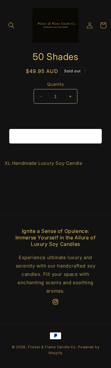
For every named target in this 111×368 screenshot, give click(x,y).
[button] (11, 25)
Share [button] (59, 194)
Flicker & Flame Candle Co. (52, 347)
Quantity (55, 84)
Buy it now (55, 136)
